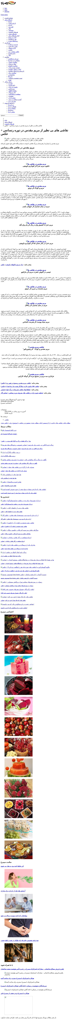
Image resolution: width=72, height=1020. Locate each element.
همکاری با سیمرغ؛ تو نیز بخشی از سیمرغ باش (15, 993)
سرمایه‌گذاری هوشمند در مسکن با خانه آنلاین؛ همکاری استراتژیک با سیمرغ (24, 986)
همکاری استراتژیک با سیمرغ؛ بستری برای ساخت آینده (17, 978)
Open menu (4, 14)
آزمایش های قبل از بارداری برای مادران (13, 891)
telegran (6, 11)
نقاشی (6, 420)
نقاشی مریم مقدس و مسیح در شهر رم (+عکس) (16, 383)
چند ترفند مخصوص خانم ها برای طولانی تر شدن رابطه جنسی (20, 940)
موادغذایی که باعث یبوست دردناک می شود (14, 916)
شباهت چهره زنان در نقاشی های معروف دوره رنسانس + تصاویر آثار (22, 393)
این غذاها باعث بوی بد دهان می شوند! (12, 866)
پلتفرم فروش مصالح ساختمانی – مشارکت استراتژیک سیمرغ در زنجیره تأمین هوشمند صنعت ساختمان (32, 969)
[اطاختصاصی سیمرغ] (36, 624)
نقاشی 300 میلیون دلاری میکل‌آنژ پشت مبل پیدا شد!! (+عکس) (20, 386)
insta (5, 10)
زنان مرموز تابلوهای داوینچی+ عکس (12, 264)
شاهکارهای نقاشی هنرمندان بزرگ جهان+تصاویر (15, 389)
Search (21, 115)
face (5, 8)
